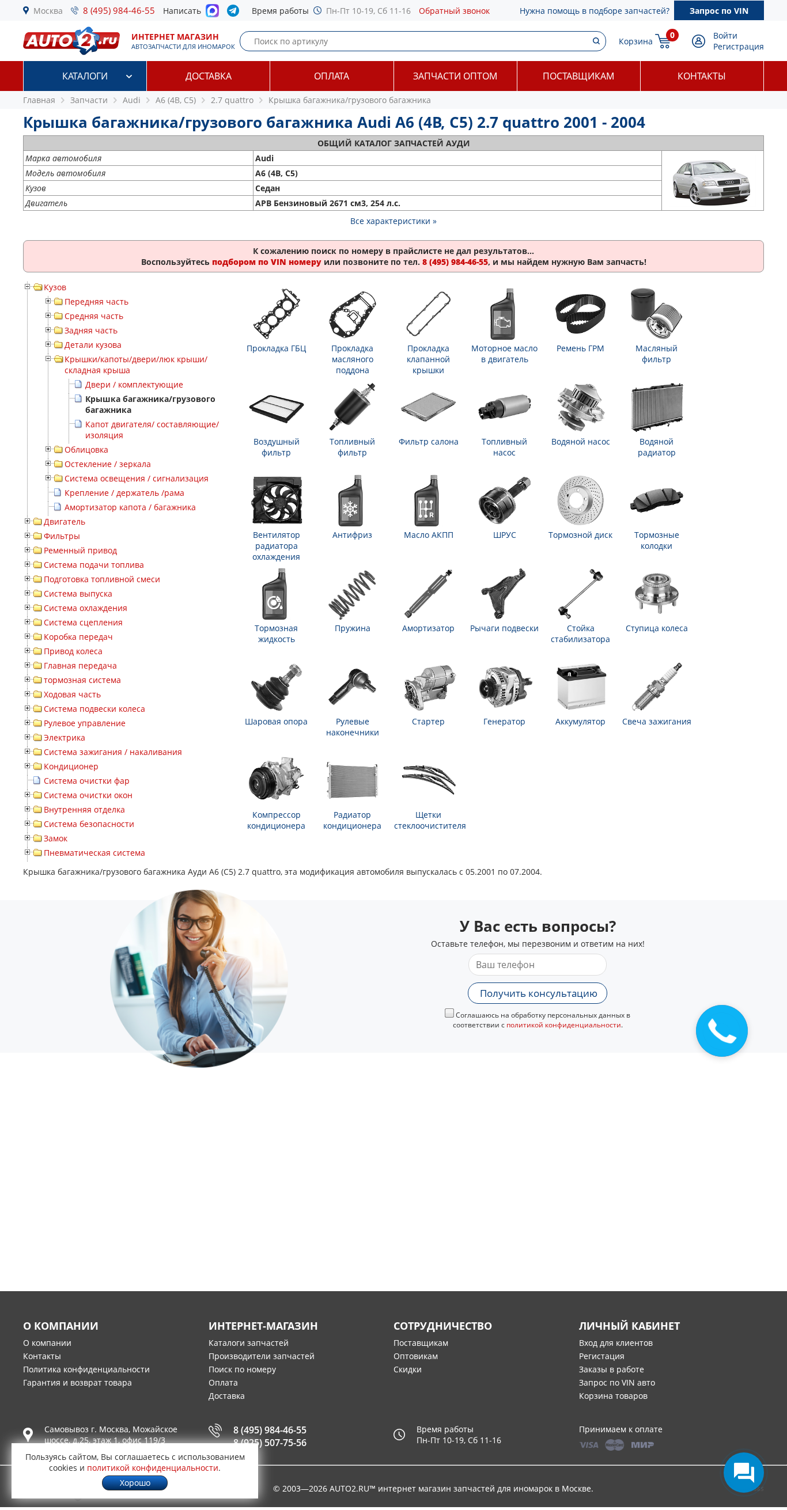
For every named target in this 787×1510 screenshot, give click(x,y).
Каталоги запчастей (249, 1342)
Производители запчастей (262, 1355)
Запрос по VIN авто (617, 1382)
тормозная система (82, 679)
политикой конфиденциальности (563, 1025)
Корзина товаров (613, 1395)
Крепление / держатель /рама (124, 492)
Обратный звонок (454, 10)
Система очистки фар (87, 780)
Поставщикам (578, 76)
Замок (55, 838)
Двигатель (64, 521)
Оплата (331, 76)
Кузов (55, 287)
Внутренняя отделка (84, 809)
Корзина (636, 41)
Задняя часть (91, 330)
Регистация (602, 1355)
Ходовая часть (72, 694)
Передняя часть (96, 301)
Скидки (408, 1369)
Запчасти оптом (455, 76)
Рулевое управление (85, 723)
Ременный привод (80, 550)
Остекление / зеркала (108, 463)
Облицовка (86, 449)
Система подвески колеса (94, 708)
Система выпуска (78, 593)
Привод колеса (73, 651)
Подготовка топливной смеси (102, 579)
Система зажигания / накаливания (113, 751)
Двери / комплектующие (134, 384)
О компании (47, 1342)
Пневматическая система (94, 852)
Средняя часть (94, 315)
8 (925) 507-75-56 (270, 1442)
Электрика (64, 737)
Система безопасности (89, 823)
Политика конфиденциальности (86, 1369)
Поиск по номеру (242, 1369)
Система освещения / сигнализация (137, 478)
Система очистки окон (88, 795)
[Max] (212, 14)
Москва (48, 10)
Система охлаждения (85, 607)
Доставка (209, 76)
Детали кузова (93, 344)
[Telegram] (235, 13)
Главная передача (80, 665)
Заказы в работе (611, 1369)
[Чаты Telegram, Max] (744, 1472)
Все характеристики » (393, 220)
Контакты (702, 76)
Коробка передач (78, 636)
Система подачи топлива (94, 564)
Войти (725, 35)
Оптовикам (416, 1355)
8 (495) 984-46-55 (119, 10)
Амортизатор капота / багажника (130, 507)
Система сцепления (83, 622)
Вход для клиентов (616, 1342)
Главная (39, 99)
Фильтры (62, 535)
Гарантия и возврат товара (77, 1382)
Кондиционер (71, 766)
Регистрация (738, 46)
